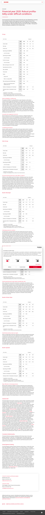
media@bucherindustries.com (7, 488)
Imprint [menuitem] (21, 511)
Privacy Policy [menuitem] (32, 511)
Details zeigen (38, 264)
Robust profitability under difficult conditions (16, 503)
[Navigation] (42, 2)
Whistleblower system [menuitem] (21, 513)
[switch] (17, 261)
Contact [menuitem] (4, 511)
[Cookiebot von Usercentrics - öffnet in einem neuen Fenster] (38, 247)
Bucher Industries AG (41, 512)
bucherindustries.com (13, 466)
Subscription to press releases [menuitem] (12, 511)
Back (4, 503)
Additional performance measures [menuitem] (9, 513)
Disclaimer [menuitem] (27, 511)
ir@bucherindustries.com (7, 480)
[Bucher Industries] (6, 2)
